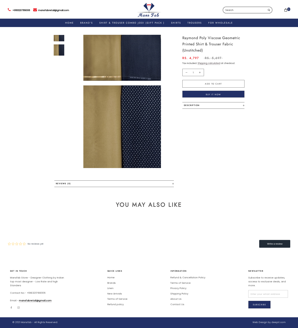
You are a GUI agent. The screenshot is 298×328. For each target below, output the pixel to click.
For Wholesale (220, 23)
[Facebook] (11, 308)
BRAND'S (86, 23)
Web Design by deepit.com (269, 322)
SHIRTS (176, 23)
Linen (110, 288)
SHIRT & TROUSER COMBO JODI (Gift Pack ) (132, 23)
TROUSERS (194, 23)
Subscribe (259, 304)
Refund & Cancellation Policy (187, 277)
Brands (111, 283)
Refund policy (115, 304)
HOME (69, 23)
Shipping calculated (209, 63)
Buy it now (213, 94)
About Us (175, 299)
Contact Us (177, 304)
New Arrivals (114, 293)
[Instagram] (18, 308)
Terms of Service (117, 299)
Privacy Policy (178, 288)
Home (111, 277)
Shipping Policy (179, 293)
